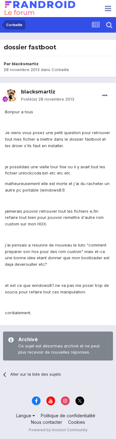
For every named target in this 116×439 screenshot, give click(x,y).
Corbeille (60, 69)
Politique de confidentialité (68, 415)
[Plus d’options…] (105, 95)
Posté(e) (47, 99)
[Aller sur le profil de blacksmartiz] (11, 95)
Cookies (76, 422)
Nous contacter (46, 422)
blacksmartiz (25, 63)
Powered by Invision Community (58, 430)
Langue (24, 415)
